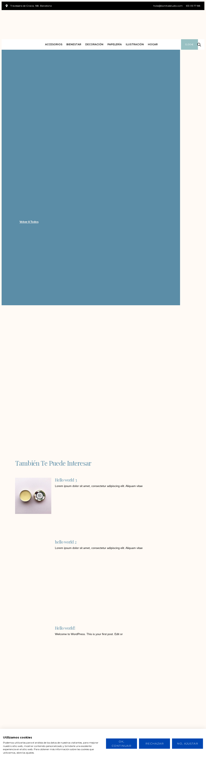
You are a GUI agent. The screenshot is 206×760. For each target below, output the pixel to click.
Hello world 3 (66, 480)
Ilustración (135, 44)
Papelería (114, 44)
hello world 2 (65, 541)
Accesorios (53, 44)
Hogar (153, 44)
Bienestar (73, 44)
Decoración (94, 44)
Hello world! (65, 628)
